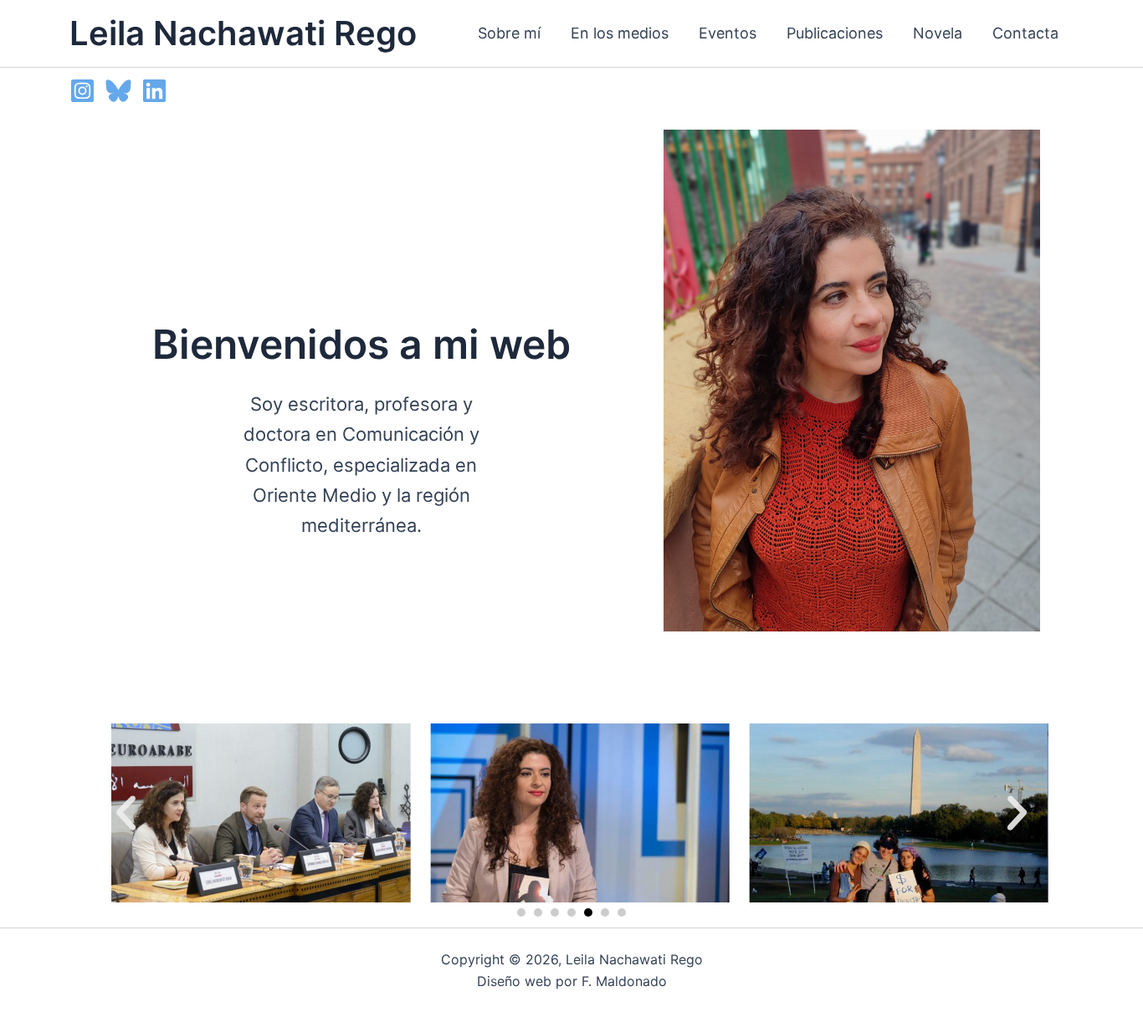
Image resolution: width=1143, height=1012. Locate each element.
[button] (126, 813)
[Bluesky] (118, 91)
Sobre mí (509, 33)
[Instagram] (82, 91)
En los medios (620, 33)
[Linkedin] (154, 91)
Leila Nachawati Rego (243, 33)
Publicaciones (835, 33)
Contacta (1025, 33)
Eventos (727, 33)
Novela (937, 33)
